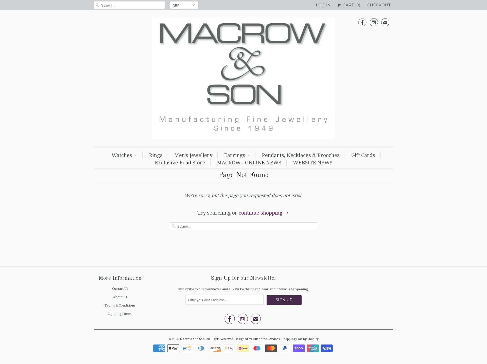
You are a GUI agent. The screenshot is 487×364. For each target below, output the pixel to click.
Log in (323, 5)
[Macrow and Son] (243, 80)
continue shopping (261, 213)
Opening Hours (120, 314)
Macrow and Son (192, 339)
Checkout (379, 5)
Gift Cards (363, 155)
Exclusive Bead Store (180, 163)
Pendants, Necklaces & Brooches (301, 155)
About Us (120, 297)
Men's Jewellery (193, 155)
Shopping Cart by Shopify (300, 339)
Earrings (234, 155)
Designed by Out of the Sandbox (257, 339)
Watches (122, 155)
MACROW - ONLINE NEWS (249, 163)
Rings (156, 155)
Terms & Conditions (120, 305)
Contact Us (120, 289)
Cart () (351, 5)
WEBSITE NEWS (313, 163)
